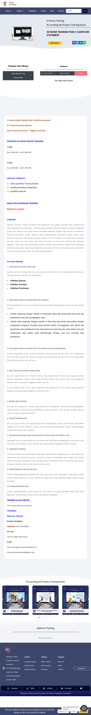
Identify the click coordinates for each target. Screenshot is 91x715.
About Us (61, 11)
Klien (52, 11)
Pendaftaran (32, 11)
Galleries (19, 11)
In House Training (55, 20)
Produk (7, 11)
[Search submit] (85, 11)
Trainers (43, 11)
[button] (74, 42)
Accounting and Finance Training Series (66, 24)
